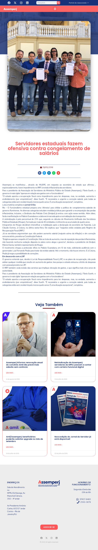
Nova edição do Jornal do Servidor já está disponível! (72, 437)
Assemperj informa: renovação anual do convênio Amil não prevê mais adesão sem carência (24, 364)
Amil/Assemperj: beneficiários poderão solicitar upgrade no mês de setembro (24, 439)
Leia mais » (10, 373)
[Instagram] (21, 2)
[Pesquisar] (58, 2)
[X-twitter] (15, 2)
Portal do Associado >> (79, 3)
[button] (55, 9)
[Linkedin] (27, 2)
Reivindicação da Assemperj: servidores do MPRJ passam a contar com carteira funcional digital (72, 364)
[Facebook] (9, 2)
